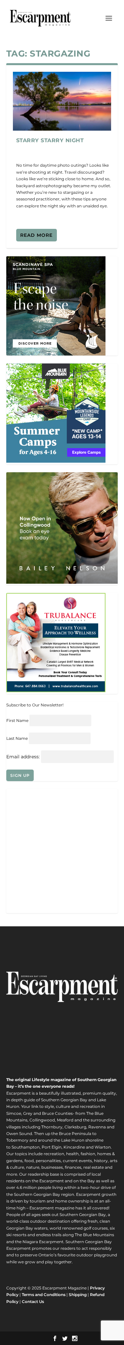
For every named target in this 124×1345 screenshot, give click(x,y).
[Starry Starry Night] (62, 101)
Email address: (23, 757)
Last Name (17, 738)
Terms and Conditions (43, 1294)
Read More (36, 235)
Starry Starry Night (50, 140)
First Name (17, 720)
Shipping (78, 1294)
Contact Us (33, 1301)
